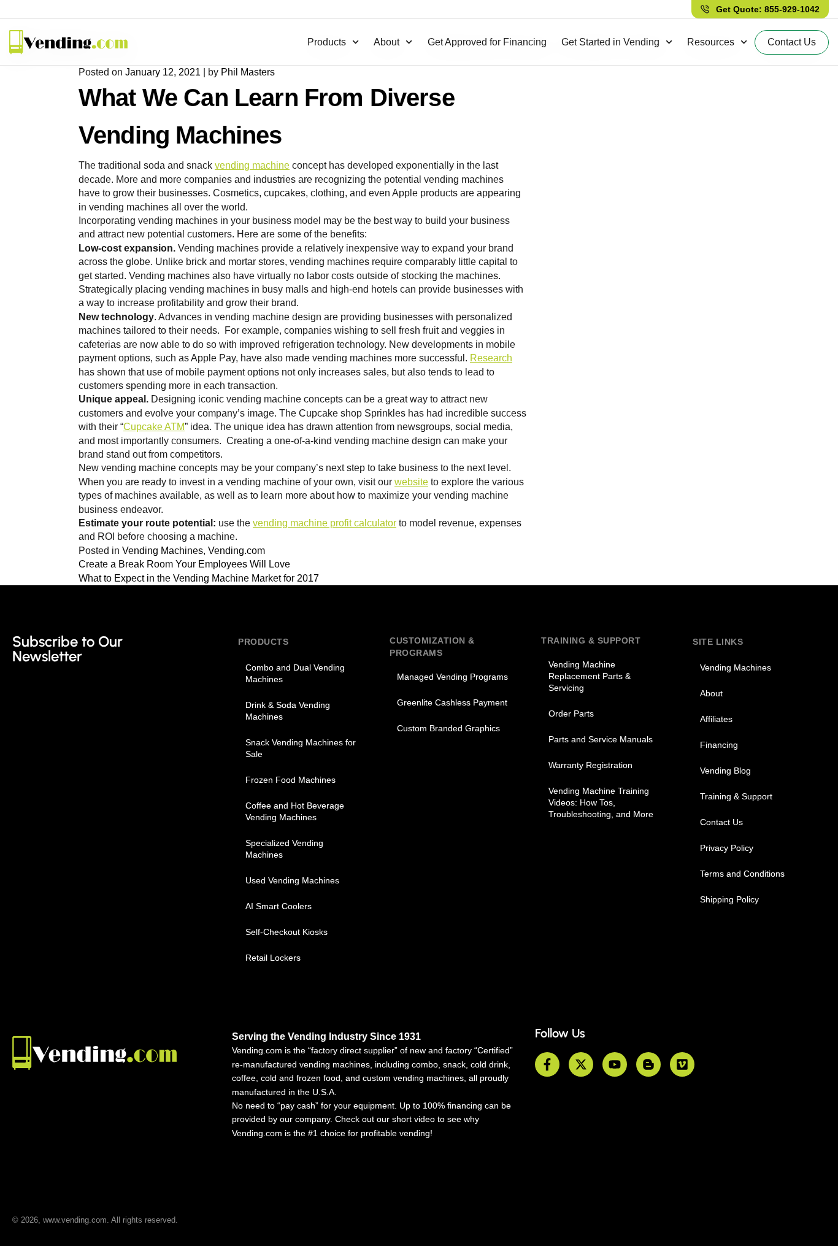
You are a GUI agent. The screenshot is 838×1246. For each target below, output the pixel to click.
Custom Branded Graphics (448, 728)
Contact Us (721, 822)
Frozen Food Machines (290, 780)
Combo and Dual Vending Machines (295, 673)
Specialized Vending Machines (284, 849)
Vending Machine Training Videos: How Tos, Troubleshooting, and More (600, 802)
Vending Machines (162, 550)
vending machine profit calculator (324, 523)
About (386, 42)
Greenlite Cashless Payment (452, 702)
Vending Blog (725, 770)
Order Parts (571, 713)
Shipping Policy (729, 899)
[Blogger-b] (648, 1064)
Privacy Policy (726, 848)
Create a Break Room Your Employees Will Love (184, 564)
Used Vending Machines (292, 880)
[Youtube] (614, 1064)
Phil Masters (248, 72)
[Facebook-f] (547, 1064)
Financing (719, 745)
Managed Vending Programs (452, 677)
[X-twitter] (581, 1064)
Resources (710, 42)
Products (326, 42)
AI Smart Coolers (278, 906)
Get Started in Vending (610, 42)
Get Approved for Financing (487, 42)
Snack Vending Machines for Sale (300, 748)
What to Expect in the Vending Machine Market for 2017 (199, 578)
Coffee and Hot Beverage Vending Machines (294, 811)
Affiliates (716, 719)
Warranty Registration (590, 765)
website (411, 482)
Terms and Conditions (742, 874)
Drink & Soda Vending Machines (287, 710)
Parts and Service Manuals (600, 739)
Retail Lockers (273, 958)
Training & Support (736, 796)
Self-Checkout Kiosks (286, 932)
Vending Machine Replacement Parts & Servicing (589, 676)
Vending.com (236, 550)
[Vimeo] (682, 1064)
